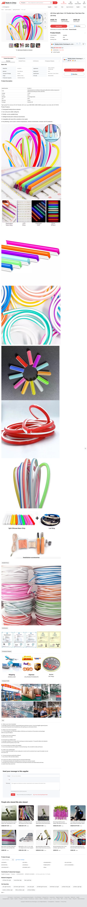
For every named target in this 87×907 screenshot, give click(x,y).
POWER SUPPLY (47, 865)
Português (21, 898)
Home (2, 9)
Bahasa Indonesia (81, 898)
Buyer (56, 7)
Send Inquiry (59, 26)
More (2, 892)
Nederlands (46, 898)
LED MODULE (25, 865)
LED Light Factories (6, 886)
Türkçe (70, 898)
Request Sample (72, 29)
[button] (57, 61)
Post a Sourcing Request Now (40, 794)
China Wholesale (38, 897)
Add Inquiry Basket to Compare (25, 50)
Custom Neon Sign (18, 880)
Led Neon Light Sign (77, 886)
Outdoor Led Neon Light (7, 890)
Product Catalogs (20, 859)
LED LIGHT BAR (68, 862)
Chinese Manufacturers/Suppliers (27, 897)
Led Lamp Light (30, 886)
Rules (85, 7)
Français (25, 898)
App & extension (69, 7)
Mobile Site (73, 897)
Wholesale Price (45, 897)
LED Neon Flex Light (6, 880)
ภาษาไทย (65, 898)
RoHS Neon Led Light (54, 886)
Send (13, 794)
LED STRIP (24, 862)
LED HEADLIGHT (5, 867)
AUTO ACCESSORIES (69, 865)
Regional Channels (59, 897)
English (11, 898)
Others (45, 867)
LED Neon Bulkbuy (31, 890)
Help (62, 7)
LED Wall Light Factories (42, 886)
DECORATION (4, 865)
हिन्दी (62, 898)
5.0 (69, 60)
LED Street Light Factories (19, 886)
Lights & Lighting (8, 9)
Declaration (57, 901)
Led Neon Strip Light (66, 886)
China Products (17, 897)
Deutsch (41, 898)
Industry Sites (52, 897)
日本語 (58, 898)
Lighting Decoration (16, 9)
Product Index (67, 897)
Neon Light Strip (27, 880)
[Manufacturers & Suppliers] (8, 2)
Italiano (36, 898)
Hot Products (10, 897)
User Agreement (51, 901)
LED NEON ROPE (47, 862)
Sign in (84, 3)
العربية (51, 898)
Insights (77, 897)
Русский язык (31, 898)
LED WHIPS (3, 862)
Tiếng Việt (74, 898)
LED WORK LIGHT (26, 867)
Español (16, 898)
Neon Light (23, 9)
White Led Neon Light (19, 890)
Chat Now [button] (78, 26)
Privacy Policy (63, 901)
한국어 (54, 898)
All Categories (6, 7)
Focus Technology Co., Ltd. (35, 901)
